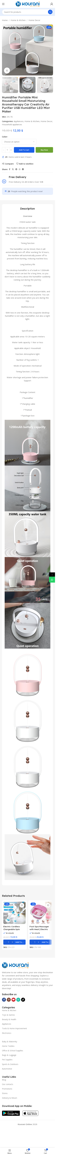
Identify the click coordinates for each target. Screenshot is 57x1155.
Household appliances (12, 124)
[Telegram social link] (23, 169)
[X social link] (13, 169)
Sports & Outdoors (10, 1064)
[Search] (50, 12)
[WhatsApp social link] (19, 169)
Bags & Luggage (9, 1055)
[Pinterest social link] (16, 169)
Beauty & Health (9, 1019)
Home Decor (34, 20)
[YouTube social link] (14, 1000)
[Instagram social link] (9, 1000)
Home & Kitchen (18, 20)
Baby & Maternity (9, 1041)
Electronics (6, 1033)
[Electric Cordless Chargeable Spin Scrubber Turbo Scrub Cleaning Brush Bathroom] (14, 913)
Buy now (44, 150)
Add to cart (24, 150)
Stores (5, 1093)
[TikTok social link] (23, 1000)
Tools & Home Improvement (14, 1028)
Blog (4, 1079)
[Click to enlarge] (7, 70)
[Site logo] (28, 3)
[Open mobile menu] (3, 4)
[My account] (51, 4)
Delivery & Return (9, 1098)
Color (4, 136)
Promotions (7, 1088)
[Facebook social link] (9, 169)
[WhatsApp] (52, 580)
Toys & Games (8, 1015)
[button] (4, 50)
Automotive (7, 1068)
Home (5, 20)
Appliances (18, 121)
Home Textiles (8, 1046)
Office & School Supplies (12, 1050)
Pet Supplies (7, 1059)
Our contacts (7, 1084)
